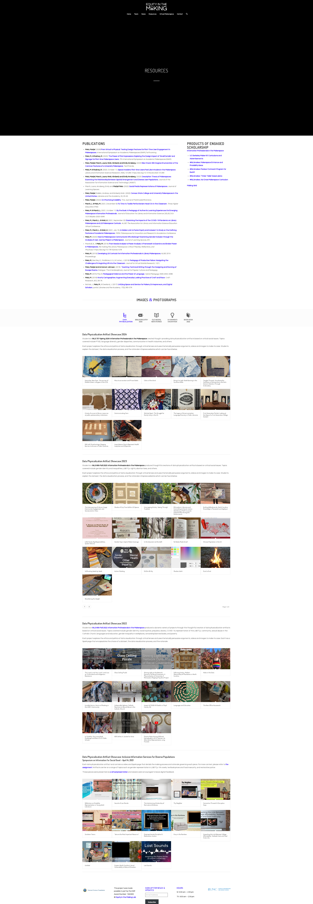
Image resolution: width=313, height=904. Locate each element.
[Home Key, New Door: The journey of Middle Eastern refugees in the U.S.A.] (97, 366)
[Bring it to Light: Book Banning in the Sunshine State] (186, 366)
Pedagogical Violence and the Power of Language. (124, 274)
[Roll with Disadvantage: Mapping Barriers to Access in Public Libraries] (97, 430)
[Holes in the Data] (215, 658)
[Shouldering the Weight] (97, 584)
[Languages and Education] (186, 691)
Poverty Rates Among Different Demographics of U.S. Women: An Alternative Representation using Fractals (154, 739)
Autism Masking (119, 571)
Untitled (87, 865)
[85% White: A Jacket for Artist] (126, 722)
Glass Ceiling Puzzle (120, 673)
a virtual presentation (119, 772)
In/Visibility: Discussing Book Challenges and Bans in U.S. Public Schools (96, 738)
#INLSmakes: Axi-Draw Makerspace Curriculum (209, 180)
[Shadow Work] (186, 557)
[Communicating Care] (126, 399)
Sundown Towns (90, 834)
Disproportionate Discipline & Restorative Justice (153, 835)
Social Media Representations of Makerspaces (148, 186)
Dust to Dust (207, 571)
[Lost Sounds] (156, 851)
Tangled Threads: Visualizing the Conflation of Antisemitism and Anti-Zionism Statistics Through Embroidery (215, 383)
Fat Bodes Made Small (181, 542)
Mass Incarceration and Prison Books (126, 380)
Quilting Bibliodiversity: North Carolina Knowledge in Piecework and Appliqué (215, 508)
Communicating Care (121, 413)
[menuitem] (129, 14)
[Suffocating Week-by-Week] (97, 557)
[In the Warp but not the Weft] (156, 527)
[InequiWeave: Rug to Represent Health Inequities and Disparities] (126, 430)
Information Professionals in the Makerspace (205, 151)
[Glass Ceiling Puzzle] (126, 658)
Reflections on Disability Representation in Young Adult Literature (94, 805)
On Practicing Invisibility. (111, 200)
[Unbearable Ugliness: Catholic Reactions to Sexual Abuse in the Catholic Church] (126, 691)
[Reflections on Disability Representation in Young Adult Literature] (97, 789)
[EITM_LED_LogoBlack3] (156, 5)
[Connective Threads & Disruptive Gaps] (215, 789)
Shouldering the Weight (92, 599)
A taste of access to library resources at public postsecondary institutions (96, 414)
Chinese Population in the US (212, 542)
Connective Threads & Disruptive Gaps (213, 804)
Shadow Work (178, 571)
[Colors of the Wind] (156, 366)
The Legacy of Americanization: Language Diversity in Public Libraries (186, 414)
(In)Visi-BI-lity (148, 571)
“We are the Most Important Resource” (126, 834)
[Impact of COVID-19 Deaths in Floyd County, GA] (156, 691)
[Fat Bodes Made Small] (186, 527)
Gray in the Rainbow (180, 834)
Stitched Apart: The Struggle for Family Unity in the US (154, 414)
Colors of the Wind (150, 380)
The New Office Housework (211, 705)
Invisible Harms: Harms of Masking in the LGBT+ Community (97, 706)
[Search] (186, 14)
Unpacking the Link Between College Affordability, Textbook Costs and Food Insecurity (215, 836)
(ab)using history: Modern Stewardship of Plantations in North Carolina (185, 674)
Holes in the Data (208, 673)
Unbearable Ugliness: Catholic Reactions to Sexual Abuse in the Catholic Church (124, 707)
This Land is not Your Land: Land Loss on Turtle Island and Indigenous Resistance (97, 674)
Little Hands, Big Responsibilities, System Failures (95, 543)
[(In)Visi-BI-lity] (156, 557)
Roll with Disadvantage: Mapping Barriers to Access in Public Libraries (96, 445)
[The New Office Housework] (215, 691)
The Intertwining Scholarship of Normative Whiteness (154, 804)
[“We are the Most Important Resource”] (126, 820)
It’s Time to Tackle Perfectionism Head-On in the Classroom (142, 204)
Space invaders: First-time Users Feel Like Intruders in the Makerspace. (147, 170)
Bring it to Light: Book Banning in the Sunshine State (185, 381)
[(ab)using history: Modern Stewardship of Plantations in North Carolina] (186, 658)
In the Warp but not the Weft (153, 542)
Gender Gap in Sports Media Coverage (126, 542)
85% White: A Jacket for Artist (124, 736)
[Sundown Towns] (97, 820)
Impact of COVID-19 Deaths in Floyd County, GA (155, 706)
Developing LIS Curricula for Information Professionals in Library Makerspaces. (129, 253)
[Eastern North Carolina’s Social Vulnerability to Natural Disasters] (126, 851)
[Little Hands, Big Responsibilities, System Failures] (97, 527)
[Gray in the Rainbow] (186, 820)
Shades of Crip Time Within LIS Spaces (126, 507)
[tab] (125, 319)
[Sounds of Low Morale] (126, 789)
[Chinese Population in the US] (215, 527)
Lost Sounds (148, 865)
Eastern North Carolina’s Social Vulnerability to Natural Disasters (125, 866)
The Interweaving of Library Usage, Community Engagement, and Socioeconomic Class (96, 509)
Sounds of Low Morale (121, 803)
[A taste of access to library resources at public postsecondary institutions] (97, 399)
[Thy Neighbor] (186, 789)
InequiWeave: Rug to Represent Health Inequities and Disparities (126, 445)
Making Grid (192, 185)
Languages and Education (182, 705)
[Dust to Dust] (215, 557)
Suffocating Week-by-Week (93, 571)
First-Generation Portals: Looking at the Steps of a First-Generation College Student (215, 415)
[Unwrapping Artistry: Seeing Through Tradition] (156, 493)
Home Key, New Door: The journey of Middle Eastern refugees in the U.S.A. (96, 381)
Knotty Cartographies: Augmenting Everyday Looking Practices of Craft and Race (131, 278)
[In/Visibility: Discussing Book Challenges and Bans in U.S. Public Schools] (97, 722)
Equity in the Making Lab (126, 897)
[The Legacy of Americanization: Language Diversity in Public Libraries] (186, 399)
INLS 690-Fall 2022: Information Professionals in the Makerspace (118, 628)
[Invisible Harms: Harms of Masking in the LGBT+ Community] (97, 691)
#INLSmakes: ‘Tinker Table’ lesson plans (206, 176)
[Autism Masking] (126, 557)
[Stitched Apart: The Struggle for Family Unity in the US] (156, 399)
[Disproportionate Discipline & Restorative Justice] (156, 820)
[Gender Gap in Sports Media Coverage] (126, 527)
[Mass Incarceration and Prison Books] (126, 366)
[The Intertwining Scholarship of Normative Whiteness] (156, 789)
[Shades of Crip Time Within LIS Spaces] (126, 493)
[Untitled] (97, 851)
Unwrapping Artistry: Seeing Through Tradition (156, 508)
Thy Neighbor (178, 803)
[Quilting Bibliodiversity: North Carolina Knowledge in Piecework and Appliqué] (215, 493)
